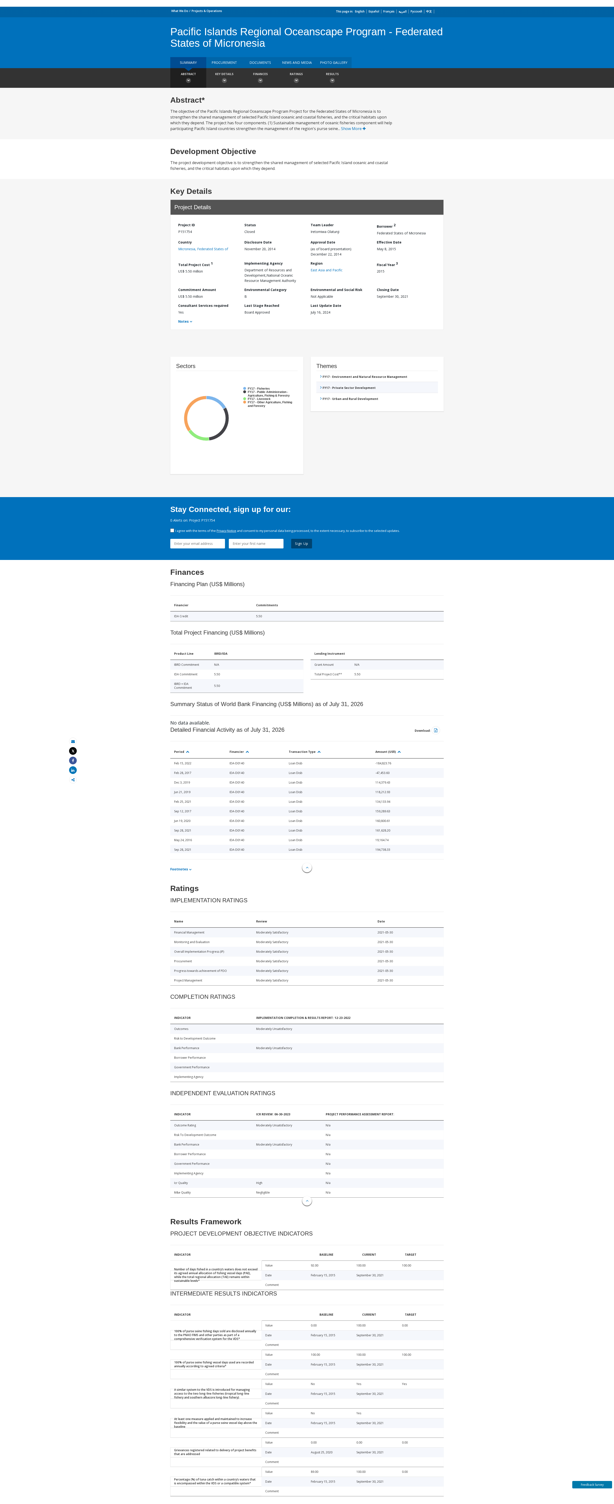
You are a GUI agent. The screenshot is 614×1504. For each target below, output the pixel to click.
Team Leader (322, 225)
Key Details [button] (224, 74)
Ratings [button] (296, 74)
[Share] (73, 760)
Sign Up (301, 543)
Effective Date (389, 242)
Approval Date (323, 242)
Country (185, 242)
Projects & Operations (207, 11)
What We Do (179, 11)
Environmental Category (265, 289)
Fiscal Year (387, 264)
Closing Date (388, 289)
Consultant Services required (203, 305)
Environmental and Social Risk (336, 289)
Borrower (386, 226)
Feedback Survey (592, 1485)
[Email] (73, 741)
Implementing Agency (263, 263)
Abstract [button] (188, 74)
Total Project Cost (195, 264)
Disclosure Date (258, 242)
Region (317, 263)
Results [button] (332, 74)
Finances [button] (260, 74)
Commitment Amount (197, 289)
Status (250, 225)
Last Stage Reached (261, 305)
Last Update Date (326, 305)
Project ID (186, 225)
